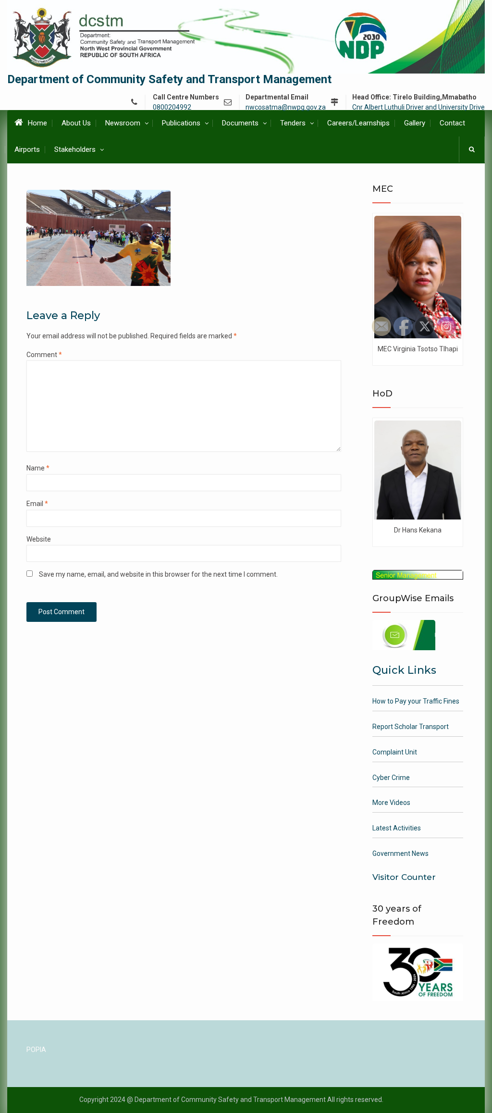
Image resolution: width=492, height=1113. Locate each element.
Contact (452, 123)
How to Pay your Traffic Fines (415, 701)
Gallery (414, 123)
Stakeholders (75, 149)
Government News (400, 853)
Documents (240, 123)
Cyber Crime (391, 777)
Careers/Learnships (358, 123)
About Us (76, 123)
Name (37, 468)
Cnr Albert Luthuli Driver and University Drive (418, 107)
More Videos (391, 802)
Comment (44, 355)
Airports (27, 149)
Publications (181, 123)
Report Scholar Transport (410, 726)
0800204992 (172, 107)
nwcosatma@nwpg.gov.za (286, 107)
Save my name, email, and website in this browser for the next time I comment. (158, 574)
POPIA (36, 1049)
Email (37, 503)
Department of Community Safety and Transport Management (169, 79)
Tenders (293, 123)
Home (37, 123)
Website (38, 539)
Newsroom (122, 123)
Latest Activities (396, 828)
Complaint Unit (394, 752)
